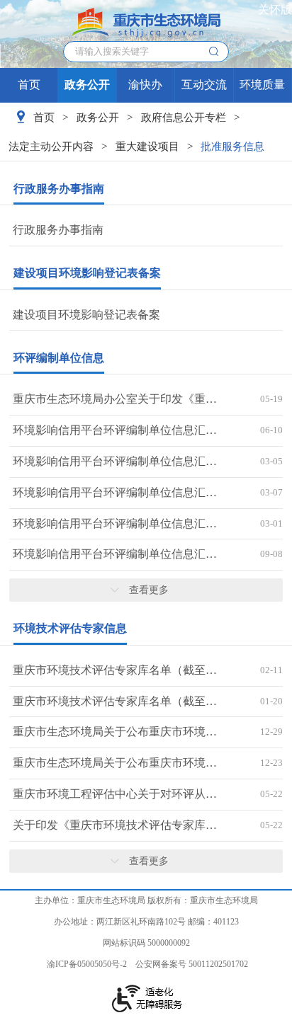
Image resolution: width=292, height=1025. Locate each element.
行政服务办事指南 (58, 188)
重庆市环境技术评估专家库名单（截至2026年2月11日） (115, 670)
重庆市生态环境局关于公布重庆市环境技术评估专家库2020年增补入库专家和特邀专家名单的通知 (115, 731)
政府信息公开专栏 (183, 117)
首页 (29, 84)
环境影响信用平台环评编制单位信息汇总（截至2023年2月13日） (115, 523)
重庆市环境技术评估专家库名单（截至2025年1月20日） (115, 701)
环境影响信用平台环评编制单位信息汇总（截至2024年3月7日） (115, 492)
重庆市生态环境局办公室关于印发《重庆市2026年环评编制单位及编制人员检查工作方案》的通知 (115, 399)
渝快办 (145, 84)
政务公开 (87, 84)
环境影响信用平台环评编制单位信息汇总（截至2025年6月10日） (115, 430)
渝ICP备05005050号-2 (87, 964)
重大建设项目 (147, 146)
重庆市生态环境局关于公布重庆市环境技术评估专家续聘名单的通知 (115, 762)
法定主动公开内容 (51, 146)
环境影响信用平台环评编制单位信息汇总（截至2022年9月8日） (115, 554)
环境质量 (262, 84)
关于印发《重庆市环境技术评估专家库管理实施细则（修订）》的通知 (115, 825)
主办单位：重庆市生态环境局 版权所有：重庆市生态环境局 (146, 900)
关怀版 (275, 10)
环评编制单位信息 (58, 358)
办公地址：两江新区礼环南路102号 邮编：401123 (146, 922)
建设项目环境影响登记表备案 (87, 273)
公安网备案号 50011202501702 (191, 964)
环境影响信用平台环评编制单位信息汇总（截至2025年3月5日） (115, 461)
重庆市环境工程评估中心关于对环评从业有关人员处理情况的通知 (115, 794)
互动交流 (204, 84)
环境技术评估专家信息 (70, 628)
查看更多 (149, 589)
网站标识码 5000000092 (146, 943)
